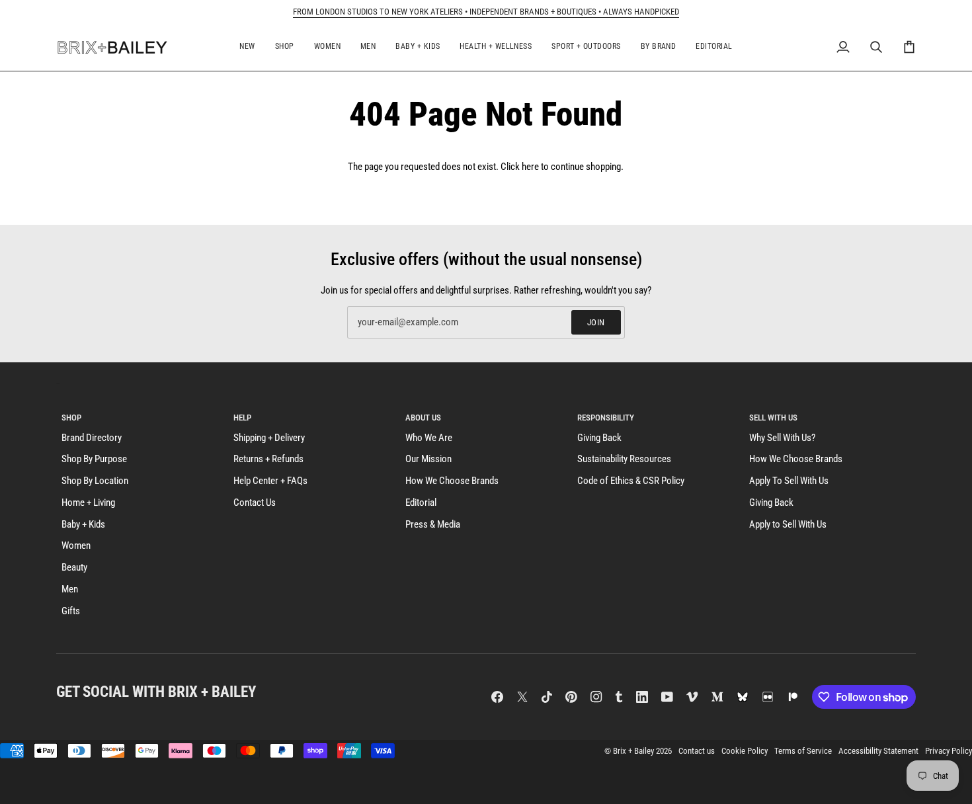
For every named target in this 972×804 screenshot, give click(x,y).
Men (69, 589)
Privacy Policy (948, 751)
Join (596, 322)
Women (76, 545)
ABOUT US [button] (423, 417)
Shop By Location (94, 481)
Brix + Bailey (633, 751)
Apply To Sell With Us (789, 481)
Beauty (74, 567)
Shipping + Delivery (269, 438)
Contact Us (254, 502)
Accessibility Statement (878, 751)
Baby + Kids (83, 524)
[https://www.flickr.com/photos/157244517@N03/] (768, 697)
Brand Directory (91, 438)
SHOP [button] (71, 417)
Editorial (420, 502)
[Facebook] (497, 697)
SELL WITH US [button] (773, 417)
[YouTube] (667, 697)
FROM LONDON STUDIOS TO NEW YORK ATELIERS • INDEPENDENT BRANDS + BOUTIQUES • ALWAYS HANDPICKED (486, 12)
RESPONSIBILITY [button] (605, 417)
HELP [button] (242, 417)
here (530, 167)
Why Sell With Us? (782, 438)
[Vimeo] (692, 697)
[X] (522, 697)
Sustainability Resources (624, 459)
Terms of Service (803, 751)
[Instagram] (596, 697)
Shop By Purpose (94, 459)
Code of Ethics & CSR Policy (630, 481)
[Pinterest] (571, 697)
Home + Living (88, 502)
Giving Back (599, 438)
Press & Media (432, 524)
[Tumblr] (619, 697)
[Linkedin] (642, 697)
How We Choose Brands (452, 481)
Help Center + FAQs (270, 481)
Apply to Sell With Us (788, 524)
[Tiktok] (547, 697)
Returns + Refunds (268, 459)
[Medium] (717, 697)
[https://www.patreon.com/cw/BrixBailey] (793, 697)
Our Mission (428, 459)
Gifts (70, 611)
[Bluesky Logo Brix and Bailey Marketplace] (743, 697)
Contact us (696, 751)
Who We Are (428, 438)
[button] (246, 47)
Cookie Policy (744, 751)
